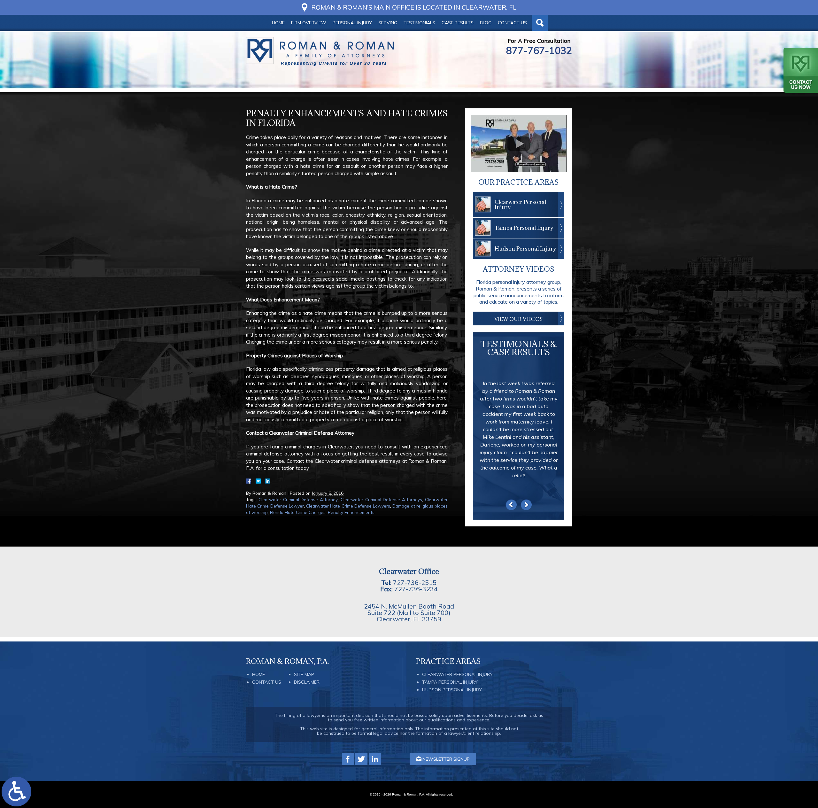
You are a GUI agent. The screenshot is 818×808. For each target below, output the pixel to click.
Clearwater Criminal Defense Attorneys (381, 499)
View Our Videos (518, 319)
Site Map (304, 674)
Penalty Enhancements (351, 512)
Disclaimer (307, 682)
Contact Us (512, 23)
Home (278, 23)
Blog (485, 23)
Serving (387, 23)
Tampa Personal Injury (524, 227)
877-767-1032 (539, 50)
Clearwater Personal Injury (520, 204)
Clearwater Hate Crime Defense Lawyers (348, 506)
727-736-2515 (414, 583)
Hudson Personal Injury (525, 248)
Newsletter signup (446, 759)
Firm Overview (308, 23)
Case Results (458, 23)
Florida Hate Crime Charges (298, 512)
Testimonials (419, 23)
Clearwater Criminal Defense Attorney (298, 499)
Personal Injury (352, 23)
